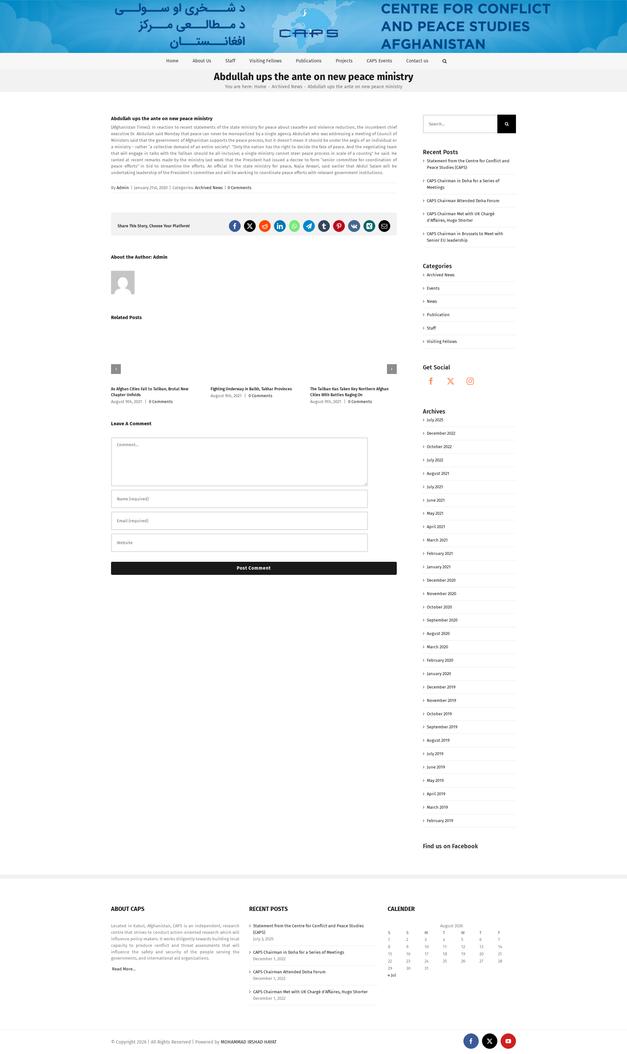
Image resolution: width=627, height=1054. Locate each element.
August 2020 (438, 633)
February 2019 (440, 820)
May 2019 (435, 780)
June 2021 (436, 500)
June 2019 (436, 767)
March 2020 (437, 646)
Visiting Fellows (442, 341)
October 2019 (439, 713)
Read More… (124, 968)
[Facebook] (431, 381)
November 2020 (441, 593)
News (432, 301)
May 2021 (435, 513)
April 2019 (436, 793)
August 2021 (438, 473)
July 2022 (435, 460)
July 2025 (435, 419)
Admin (123, 187)
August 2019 (438, 740)
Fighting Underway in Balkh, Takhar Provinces (251, 389)
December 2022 (441, 433)
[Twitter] (450, 381)
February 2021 (440, 553)
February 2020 (440, 660)
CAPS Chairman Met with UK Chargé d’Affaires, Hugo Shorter (310, 991)
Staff (431, 328)
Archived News (209, 187)
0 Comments (239, 187)
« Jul (392, 975)
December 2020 (441, 580)
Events (433, 288)
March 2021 (437, 540)
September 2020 (442, 620)
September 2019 (442, 726)
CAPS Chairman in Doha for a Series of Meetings (298, 952)
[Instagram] (470, 381)
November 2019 (441, 700)
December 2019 (441, 687)
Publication (438, 314)
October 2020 (439, 607)
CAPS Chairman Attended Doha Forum (463, 200)
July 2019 (435, 753)
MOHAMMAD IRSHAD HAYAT (249, 1042)
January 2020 (439, 673)
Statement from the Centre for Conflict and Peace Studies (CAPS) (308, 929)
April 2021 (436, 526)
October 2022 (439, 446)
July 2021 (435, 486)
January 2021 (439, 566)
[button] (444, 61)
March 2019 (437, 807)
